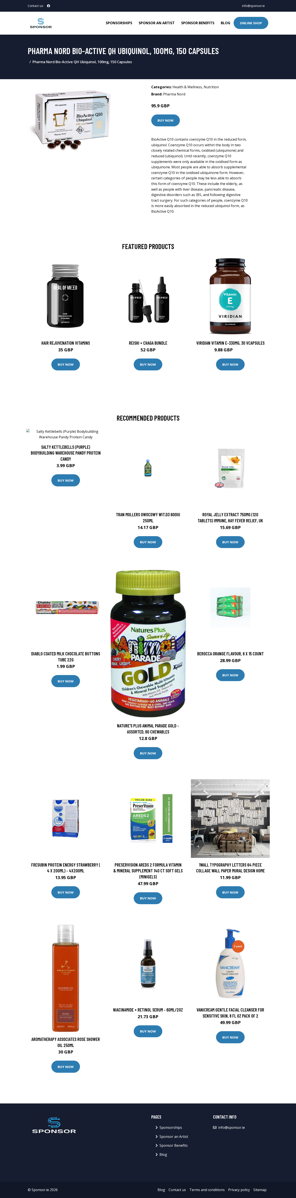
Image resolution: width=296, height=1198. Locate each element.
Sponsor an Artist (157, 23)
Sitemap (260, 1189)
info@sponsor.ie (253, 6)
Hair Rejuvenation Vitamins (65, 343)
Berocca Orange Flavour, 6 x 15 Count (230, 653)
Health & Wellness (187, 87)
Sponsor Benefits (197, 23)
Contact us (177, 1189)
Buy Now (166, 120)
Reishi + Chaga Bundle (148, 343)
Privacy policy (239, 1189)
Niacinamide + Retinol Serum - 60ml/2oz (148, 1009)
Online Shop (251, 23)
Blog (225, 23)
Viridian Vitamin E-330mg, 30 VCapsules (230, 343)
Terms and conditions (207, 1189)
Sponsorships (119, 23)
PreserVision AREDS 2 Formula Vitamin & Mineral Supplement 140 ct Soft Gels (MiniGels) (148, 870)
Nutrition (211, 87)
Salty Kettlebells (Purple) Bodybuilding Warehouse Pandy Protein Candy (66, 453)
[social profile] (48, 6)
